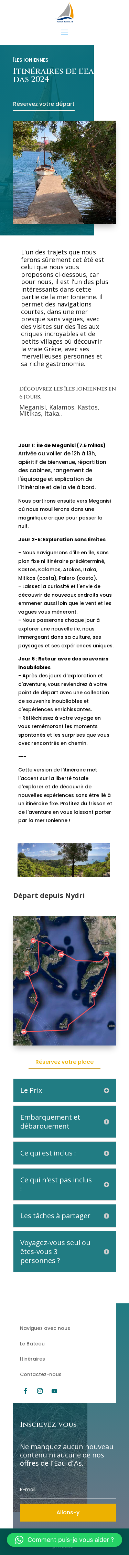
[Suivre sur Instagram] (39, 1390)
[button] (64, 1540)
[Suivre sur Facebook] (25, 1390)
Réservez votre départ (44, 104)
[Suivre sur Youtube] (54, 1390)
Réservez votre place (64, 1062)
